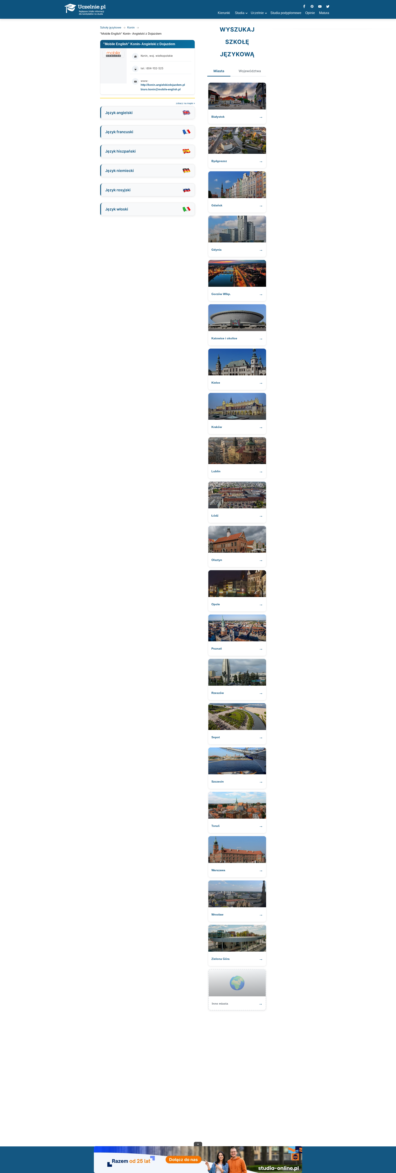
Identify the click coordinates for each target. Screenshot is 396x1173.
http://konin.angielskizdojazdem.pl (163, 84)
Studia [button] (239, 13)
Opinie (310, 13)
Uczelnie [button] (257, 13)
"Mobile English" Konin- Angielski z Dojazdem (139, 44)
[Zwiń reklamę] (198, 1144)
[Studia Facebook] (304, 6)
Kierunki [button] (224, 13)
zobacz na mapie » (185, 103)
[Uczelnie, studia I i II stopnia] (85, 9)
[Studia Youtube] (320, 6)
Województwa (250, 71)
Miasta (218, 71)
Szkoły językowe (110, 27)
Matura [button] (324, 13)
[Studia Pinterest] (312, 6)
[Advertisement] (198, 1076)
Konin (131, 27)
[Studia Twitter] (327, 6)
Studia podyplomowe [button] (285, 13)
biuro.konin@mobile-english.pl (161, 89)
